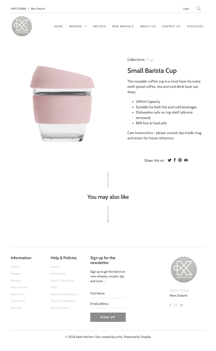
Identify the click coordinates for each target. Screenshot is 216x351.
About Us (148, 26)
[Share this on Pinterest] (179, 160)
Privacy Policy (60, 308)
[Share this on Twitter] (169, 160)
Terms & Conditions (63, 301)
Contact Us (171, 26)
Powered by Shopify (137, 337)
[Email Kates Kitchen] (181, 305)
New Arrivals (123, 26)
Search (55, 267)
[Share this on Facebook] (174, 160)
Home (58, 26)
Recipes (99, 26)
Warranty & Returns (63, 294)
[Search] (198, 8)
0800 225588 (18, 8)
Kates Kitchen (85, 337)
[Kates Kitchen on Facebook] (170, 305)
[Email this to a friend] (186, 160)
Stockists (195, 26)
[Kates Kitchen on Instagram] (175, 305)
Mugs (150, 59)
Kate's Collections (62, 280)
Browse (76, 26)
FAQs (54, 287)
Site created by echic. (109, 337)
